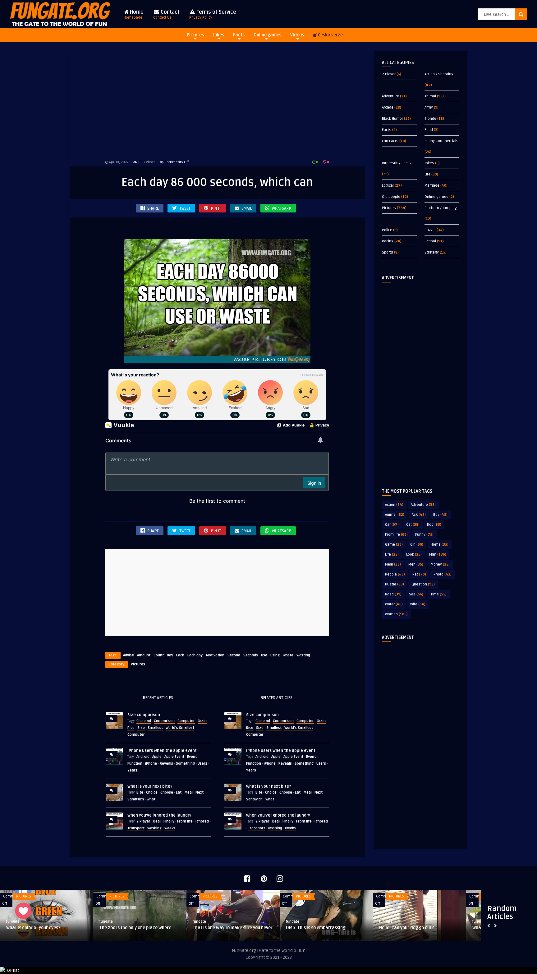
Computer (186, 721)
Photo (443, 574)
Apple (157, 756)
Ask (419, 514)
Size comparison (143, 714)
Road (393, 594)
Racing (387, 241)
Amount (143, 655)
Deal (157, 821)
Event (192, 756)
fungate (13, 922)
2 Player (143, 821)
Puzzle (430, 230)
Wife (417, 604)
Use (264, 655)
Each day (195, 655)
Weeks (169, 828)
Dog (434, 524)
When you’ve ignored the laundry (159, 815)
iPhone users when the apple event (162, 750)
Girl (416, 544)
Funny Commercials (441, 141)
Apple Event (174, 756)
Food (429, 130)
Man (437, 554)
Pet (419, 574)
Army (429, 107)
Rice (131, 727)
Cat (413, 524)
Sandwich (135, 799)
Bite (139, 792)
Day (170, 655)
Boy (440, 514)
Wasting (303, 655)
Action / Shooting (439, 74)
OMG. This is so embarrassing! (316, 927)
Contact (166, 14)
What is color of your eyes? (33, 927)
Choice (152, 792)
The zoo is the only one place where (135, 927)
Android (142, 756)
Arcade (387, 107)
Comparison (164, 721)
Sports (387, 252)
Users (202, 763)
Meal (188, 792)
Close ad (143, 721)
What (151, 799)
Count (159, 655)
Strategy (432, 252)
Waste (288, 655)
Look (414, 554)
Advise (128, 655)
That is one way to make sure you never (233, 927)
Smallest (155, 727)
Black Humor (392, 118)
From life (185, 821)
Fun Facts (390, 141)
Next (199, 792)
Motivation (215, 655)
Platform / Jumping (441, 208)
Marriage (432, 185)
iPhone (151, 763)
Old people (391, 196)
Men (415, 564)
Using (275, 655)
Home (134, 14)
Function (134, 763)
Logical (388, 185)
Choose (166, 792)
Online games (267, 35)
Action (394, 504)
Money (440, 564)
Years (132, 770)
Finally (168, 821)
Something (185, 763)
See (416, 594)
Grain (202, 721)
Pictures (195, 35)
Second (233, 655)
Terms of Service (212, 14)
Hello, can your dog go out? (406, 927)
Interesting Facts (396, 163)
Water (394, 604)
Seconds (250, 655)
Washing (154, 828)
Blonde (430, 118)
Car (392, 524)
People (395, 574)
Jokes (218, 35)
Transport (136, 828)
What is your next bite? (149, 786)
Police (387, 230)
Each (180, 655)
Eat (178, 792)
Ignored (202, 821)
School (430, 241)
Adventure (390, 96)
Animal (430, 96)
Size (141, 727)
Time (439, 594)
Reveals (166, 763)
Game (394, 544)
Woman (396, 614)
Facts (239, 35)
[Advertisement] (217, 104)
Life (427, 174)
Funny (424, 534)
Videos (297, 35)
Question (423, 584)
